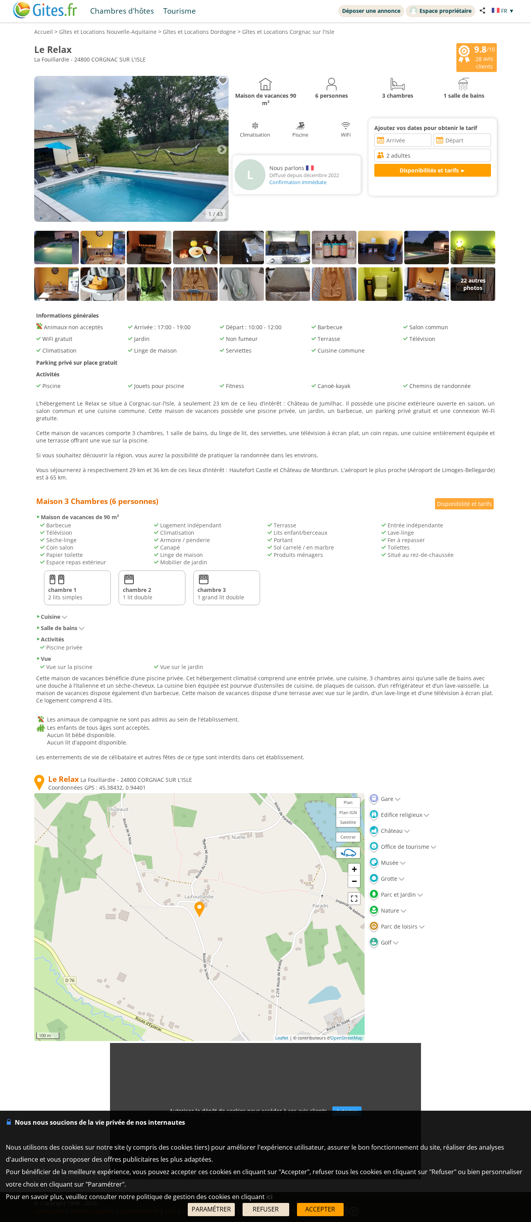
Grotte (388, 878)
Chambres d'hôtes (122, 11)
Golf (385, 942)
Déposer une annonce (371, 10)
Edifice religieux (400, 814)
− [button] (354, 881)
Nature (389, 910)
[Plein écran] (354, 898)
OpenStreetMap (346, 1038)
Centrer (348, 837)
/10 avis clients (484, 57)
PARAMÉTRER (211, 1209)
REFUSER (266, 1209)
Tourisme (179, 11)
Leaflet (281, 1038)
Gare (386, 798)
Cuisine (50, 616)
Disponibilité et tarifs (464, 503)
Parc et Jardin (397, 894)
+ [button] (354, 869)
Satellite (348, 822)
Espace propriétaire (445, 10)
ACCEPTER (320, 1209)
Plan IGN (348, 812)
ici (269, 1196)
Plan (348, 802)
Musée (388, 862)
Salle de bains (59, 628)
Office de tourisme (404, 846)
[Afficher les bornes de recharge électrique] (348, 853)
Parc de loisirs (398, 926)
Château (391, 830)
